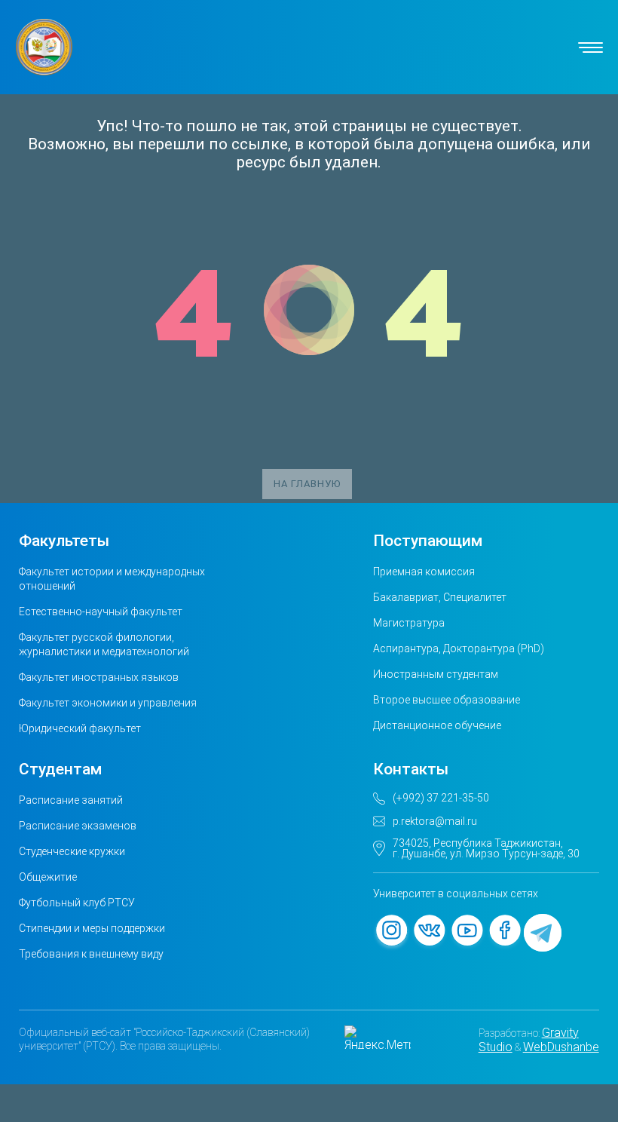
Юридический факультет (80, 728)
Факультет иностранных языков (99, 677)
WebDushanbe (561, 1047)
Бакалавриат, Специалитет (439, 597)
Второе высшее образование (446, 700)
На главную (307, 483)
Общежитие (48, 877)
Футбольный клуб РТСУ (77, 903)
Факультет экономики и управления (108, 703)
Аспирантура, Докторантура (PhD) (458, 648)
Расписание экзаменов (77, 826)
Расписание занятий (71, 800)
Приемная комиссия (424, 572)
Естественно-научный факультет (100, 611)
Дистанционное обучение (437, 725)
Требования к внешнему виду (91, 954)
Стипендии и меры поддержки (92, 928)
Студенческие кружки (72, 851)
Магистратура (409, 623)
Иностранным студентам (435, 674)
